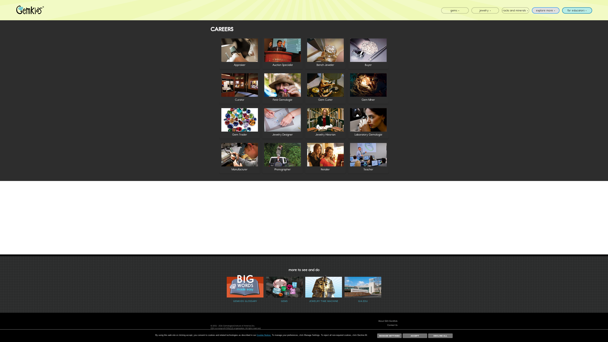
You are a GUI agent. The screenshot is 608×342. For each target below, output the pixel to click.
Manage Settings (389, 335)
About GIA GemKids (387, 321)
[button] (239, 53)
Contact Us (392, 325)
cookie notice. (264, 335)
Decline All (440, 335)
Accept (415, 335)
